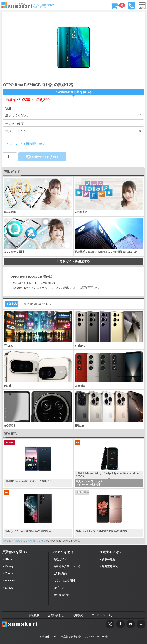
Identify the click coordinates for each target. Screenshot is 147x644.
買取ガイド (60, 559)
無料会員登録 (61, 594)
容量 (8, 108)
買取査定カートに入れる (42, 156)
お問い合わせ (56, 615)
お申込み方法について (66, 566)
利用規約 (77, 615)
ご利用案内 (60, 573)
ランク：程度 (14, 123)
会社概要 (34, 615)
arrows (9, 587)
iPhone (9, 559)
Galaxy (9, 566)
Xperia (9, 573)
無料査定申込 (110, 566)
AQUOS (10, 580)
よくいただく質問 (64, 580)
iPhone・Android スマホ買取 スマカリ (24, 540)
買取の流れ (108, 559)
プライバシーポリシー (104, 615)
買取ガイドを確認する (74, 261)
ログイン (58, 587)
